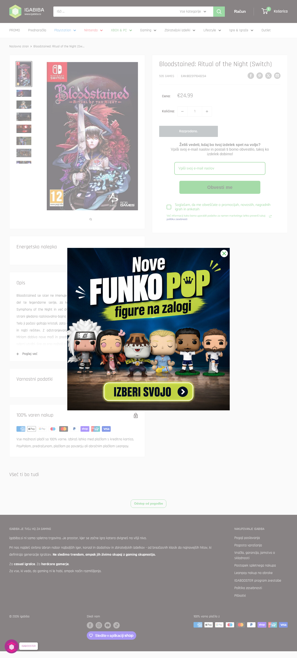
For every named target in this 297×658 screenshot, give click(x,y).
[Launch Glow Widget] (12, 646)
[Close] (224, 253)
